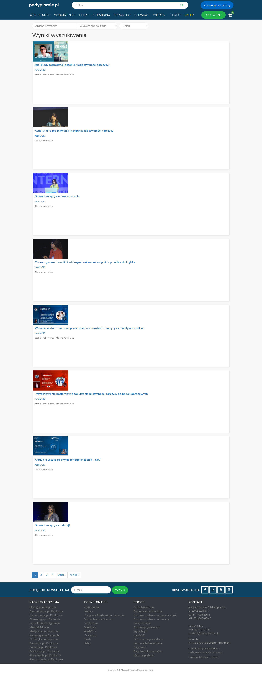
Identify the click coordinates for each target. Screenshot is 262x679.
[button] (40, 15)
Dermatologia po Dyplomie (46, 611)
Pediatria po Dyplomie (43, 647)
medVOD (40, 70)
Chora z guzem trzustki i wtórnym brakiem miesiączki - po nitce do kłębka (85, 262)
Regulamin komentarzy (148, 651)
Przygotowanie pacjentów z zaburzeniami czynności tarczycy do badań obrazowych (91, 394)
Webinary (90, 627)
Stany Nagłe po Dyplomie (45, 655)
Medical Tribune (39, 627)
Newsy (88, 611)
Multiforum (91, 623)
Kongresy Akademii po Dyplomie (104, 615)
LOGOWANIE (213, 15)
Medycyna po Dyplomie (43, 631)
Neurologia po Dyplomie (44, 635)
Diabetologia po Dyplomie (45, 615)
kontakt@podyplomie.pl (203, 633)
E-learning (90, 635)
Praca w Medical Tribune (204, 657)
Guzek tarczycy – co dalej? (52, 525)
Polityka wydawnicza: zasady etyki (155, 615)
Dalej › (61, 575)
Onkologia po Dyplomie (43, 643)
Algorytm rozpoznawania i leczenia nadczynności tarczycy (74, 131)
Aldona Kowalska (44, 140)
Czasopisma (91, 607)
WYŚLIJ (120, 590)
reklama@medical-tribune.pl (206, 652)
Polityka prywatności (146, 627)
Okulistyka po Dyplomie (43, 639)
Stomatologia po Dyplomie (46, 659)
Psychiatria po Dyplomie (44, 651)
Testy (88, 639)
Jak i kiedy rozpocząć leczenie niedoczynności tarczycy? (72, 65)
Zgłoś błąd (140, 631)
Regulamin (140, 647)
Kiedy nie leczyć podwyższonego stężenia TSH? (68, 460)
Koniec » (74, 575)
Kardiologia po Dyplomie (44, 623)
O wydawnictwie (144, 607)
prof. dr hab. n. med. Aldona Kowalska (54, 74)
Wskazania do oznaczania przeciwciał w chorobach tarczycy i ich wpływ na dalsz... (90, 328)
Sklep (87, 643)
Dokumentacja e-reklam (148, 639)
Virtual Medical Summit (98, 619)
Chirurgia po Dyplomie (42, 607)
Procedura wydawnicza (148, 611)
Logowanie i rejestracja (148, 643)
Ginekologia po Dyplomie (44, 619)
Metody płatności (144, 655)
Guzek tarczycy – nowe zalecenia (57, 196)
